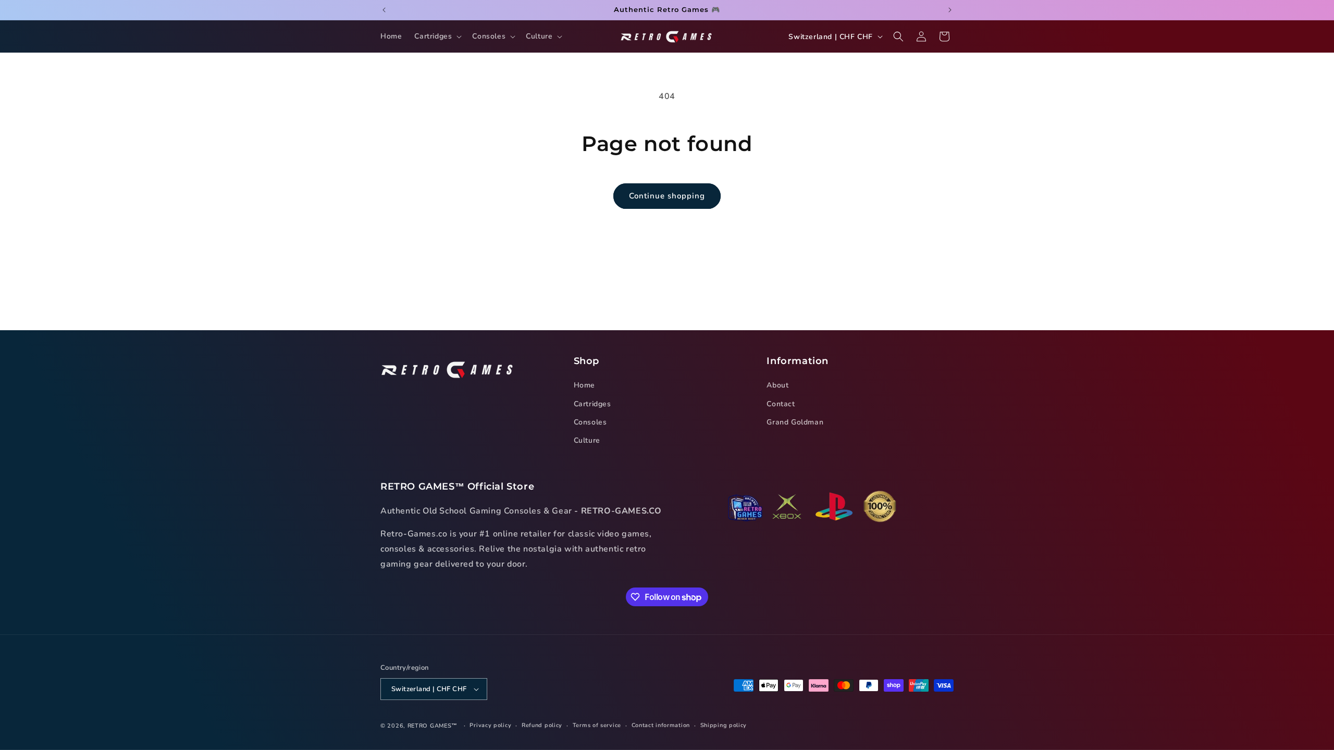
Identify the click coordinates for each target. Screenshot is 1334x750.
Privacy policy (490, 725)
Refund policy (542, 725)
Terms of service (597, 725)
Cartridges (592, 404)
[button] (437, 36)
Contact (781, 404)
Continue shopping (667, 196)
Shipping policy (723, 725)
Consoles (590, 422)
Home (584, 385)
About (777, 385)
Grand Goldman (795, 422)
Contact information (661, 725)
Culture (587, 440)
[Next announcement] (949, 10)
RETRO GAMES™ (432, 726)
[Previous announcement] (384, 10)
